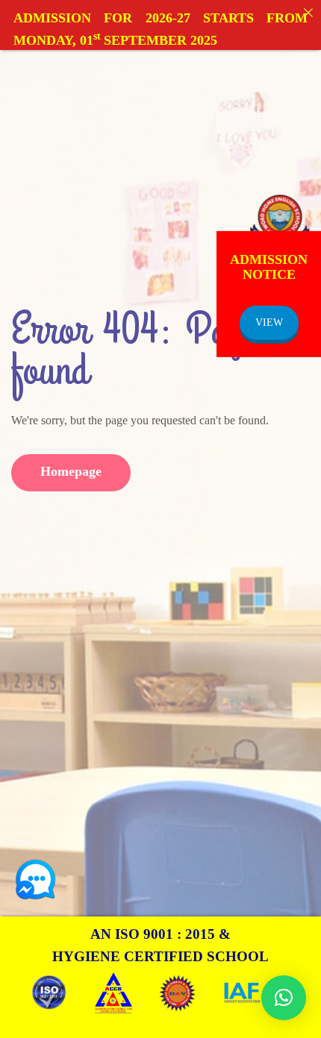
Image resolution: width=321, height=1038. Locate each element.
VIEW (269, 322)
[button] (283, 997)
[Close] (308, 12)
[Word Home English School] (280, 220)
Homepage (71, 471)
